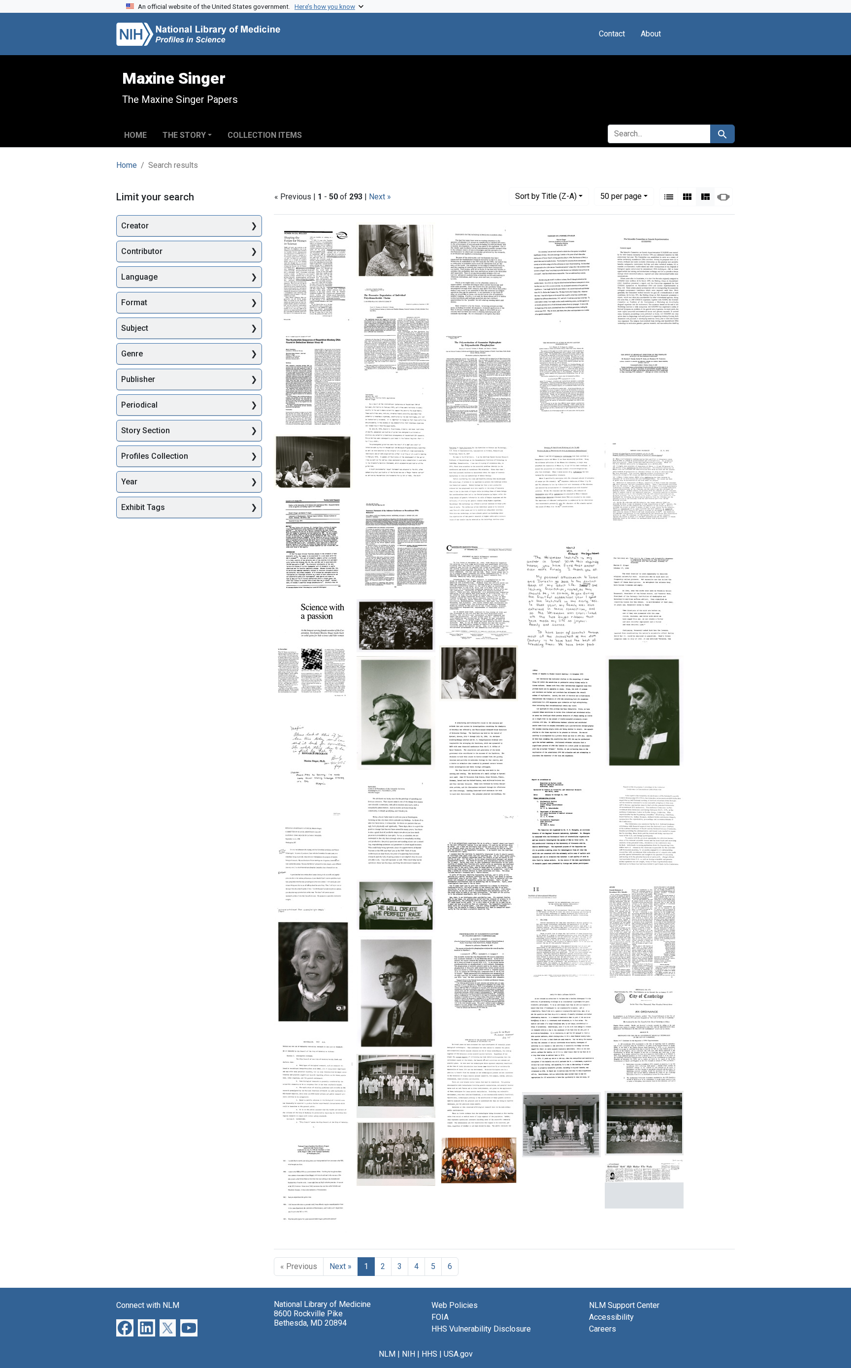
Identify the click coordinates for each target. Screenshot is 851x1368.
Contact (612, 33)
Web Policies (454, 1305)
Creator (135, 225)
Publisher (138, 379)
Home (135, 135)
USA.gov (458, 1354)
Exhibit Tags (143, 507)
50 (621, 196)
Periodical (139, 405)
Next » (380, 196)
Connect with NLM (147, 1305)
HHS (429, 1354)
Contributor (142, 251)
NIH (408, 1354)
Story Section (145, 430)
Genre (132, 353)
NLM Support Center (624, 1305)
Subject (134, 328)
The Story (184, 135)
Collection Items (265, 135)
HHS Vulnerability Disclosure (481, 1329)
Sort (546, 196)
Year (129, 481)
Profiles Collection (154, 456)
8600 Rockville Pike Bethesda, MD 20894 (310, 1318)
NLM (387, 1354)
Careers (602, 1329)
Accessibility (611, 1317)
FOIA (440, 1317)
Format (134, 302)
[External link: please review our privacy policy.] (124, 1327)
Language (139, 277)
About (651, 33)
